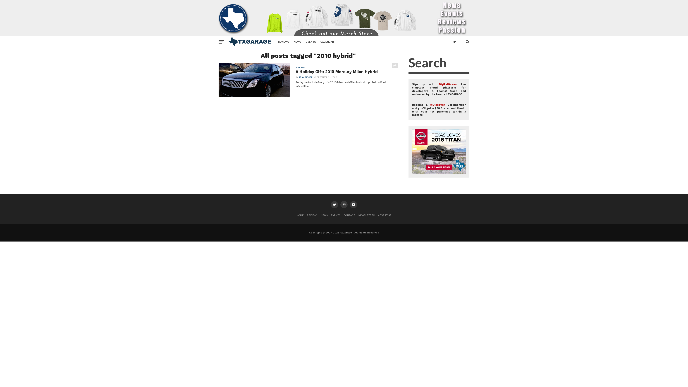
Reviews (284, 41)
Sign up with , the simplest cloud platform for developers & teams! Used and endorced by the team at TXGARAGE (439, 89)
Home (300, 215)
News (298, 41)
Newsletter (366, 215)
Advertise (384, 215)
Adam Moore (305, 77)
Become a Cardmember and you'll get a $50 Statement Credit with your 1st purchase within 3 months (439, 109)
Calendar (327, 41)
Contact (349, 215)
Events (311, 41)
